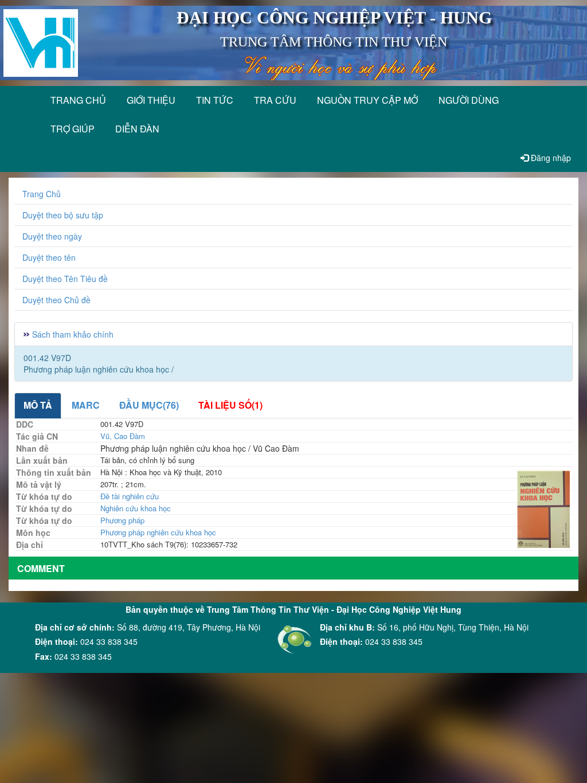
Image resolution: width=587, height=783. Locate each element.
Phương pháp (122, 520)
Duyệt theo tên (49, 257)
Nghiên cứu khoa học (135, 508)
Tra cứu (275, 100)
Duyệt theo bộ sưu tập (62, 215)
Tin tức (214, 100)
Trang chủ (78, 100)
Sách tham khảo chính (73, 334)
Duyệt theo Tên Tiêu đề (65, 278)
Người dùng (469, 100)
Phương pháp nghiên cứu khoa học (158, 532)
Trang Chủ (41, 193)
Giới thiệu (151, 100)
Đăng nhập (550, 157)
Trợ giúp (72, 128)
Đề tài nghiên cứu (129, 496)
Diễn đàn (137, 128)
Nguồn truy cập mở (367, 100)
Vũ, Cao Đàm (122, 435)
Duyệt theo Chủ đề (56, 300)
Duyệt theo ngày (52, 236)
